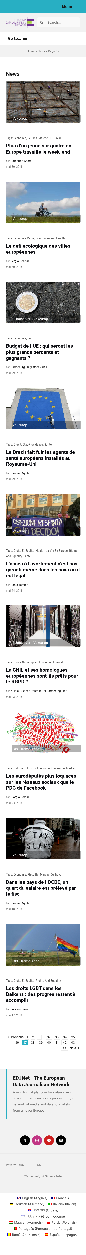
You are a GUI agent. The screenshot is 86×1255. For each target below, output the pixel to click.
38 (33, 1042)
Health (60, 238)
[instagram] (37, 1140)
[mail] (61, 1140)
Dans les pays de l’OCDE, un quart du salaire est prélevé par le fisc (41, 888)
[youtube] (49, 1140)
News (41, 51)
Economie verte (24, 238)
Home (30, 51)
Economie (20, 138)
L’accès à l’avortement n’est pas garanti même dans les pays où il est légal (43, 569)
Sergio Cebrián (20, 261)
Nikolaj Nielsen (20, 691)
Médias (71, 768)
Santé (48, 444)
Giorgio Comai (20, 797)
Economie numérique (51, 768)
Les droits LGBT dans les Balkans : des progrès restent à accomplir (40, 994)
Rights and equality (48, 981)
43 (73, 1042)
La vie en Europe (57, 551)
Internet (58, 662)
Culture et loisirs (25, 768)
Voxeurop (20, 118)
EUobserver (21, 319)
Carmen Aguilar (20, 367)
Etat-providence (33, 444)
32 (49, 1037)
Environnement (45, 238)
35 (73, 1037)
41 (56, 1042)
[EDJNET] (20, 19)
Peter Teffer (38, 691)
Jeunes (32, 138)
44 (65, 1048)
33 (57, 1037)
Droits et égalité (24, 551)
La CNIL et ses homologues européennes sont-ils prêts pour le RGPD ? (42, 676)
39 (41, 1042)
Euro (30, 338)
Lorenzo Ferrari (20, 1009)
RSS (38, 1164)
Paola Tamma (19, 585)
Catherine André (21, 161)
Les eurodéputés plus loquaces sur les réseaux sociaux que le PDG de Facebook (41, 782)
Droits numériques (26, 662)
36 (17, 1042)
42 (65, 1042)
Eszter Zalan (39, 367)
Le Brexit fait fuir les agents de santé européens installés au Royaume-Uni (40, 458)
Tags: (10, 138)
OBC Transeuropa (26, 749)
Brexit (17, 444)
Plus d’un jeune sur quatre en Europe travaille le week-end (38, 149)
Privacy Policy (15, 1164)
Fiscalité (33, 874)
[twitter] (25, 1140)
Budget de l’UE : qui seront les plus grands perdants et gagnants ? (39, 352)
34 (65, 1037)
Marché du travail (50, 138)
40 (49, 1042)
